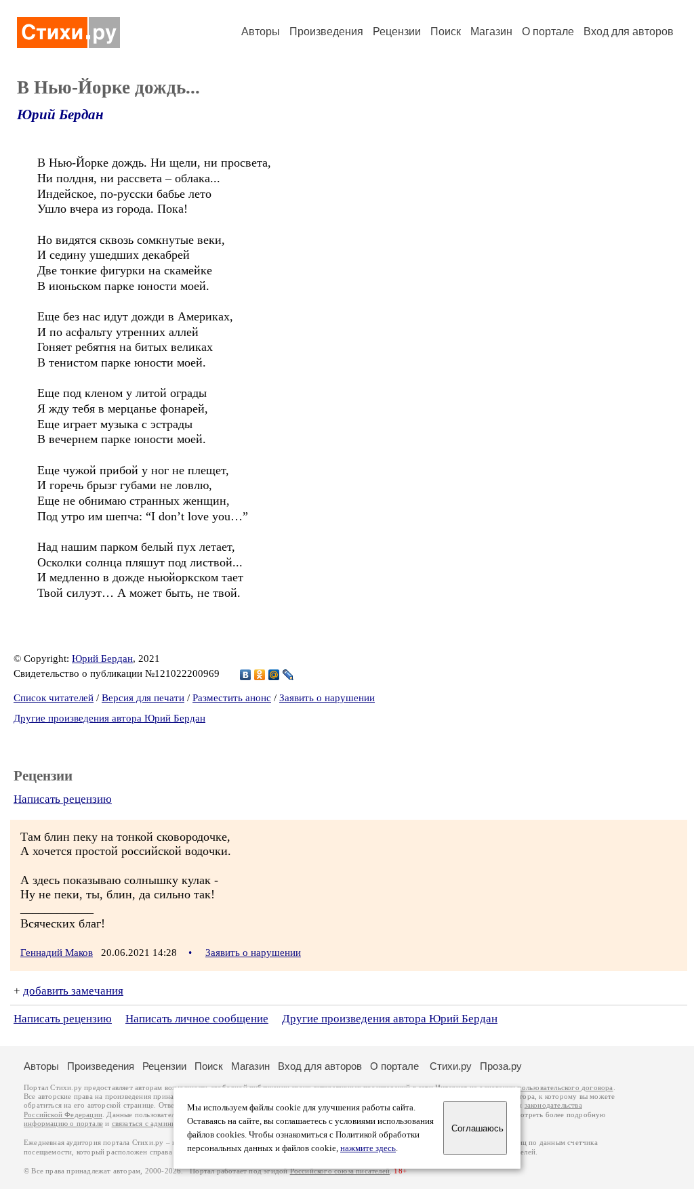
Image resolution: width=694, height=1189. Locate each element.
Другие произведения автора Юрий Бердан (109, 718)
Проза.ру (501, 1066)
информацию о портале (63, 1123)
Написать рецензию (63, 799)
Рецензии (397, 31)
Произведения (326, 31)
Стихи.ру (451, 1066)
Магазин (491, 31)
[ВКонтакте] (246, 675)
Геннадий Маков (56, 952)
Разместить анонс (231, 697)
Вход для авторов (629, 31)
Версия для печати (143, 697)
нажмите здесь (368, 1148)
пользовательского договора (565, 1087)
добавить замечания (73, 990)
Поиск (445, 31)
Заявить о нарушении (327, 697)
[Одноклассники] (260, 675)
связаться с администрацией (159, 1123)
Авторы (260, 31)
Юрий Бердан (60, 114)
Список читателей (54, 697)
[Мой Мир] (274, 675)
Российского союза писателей (340, 1171)
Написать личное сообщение (196, 1018)
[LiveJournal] (288, 675)
